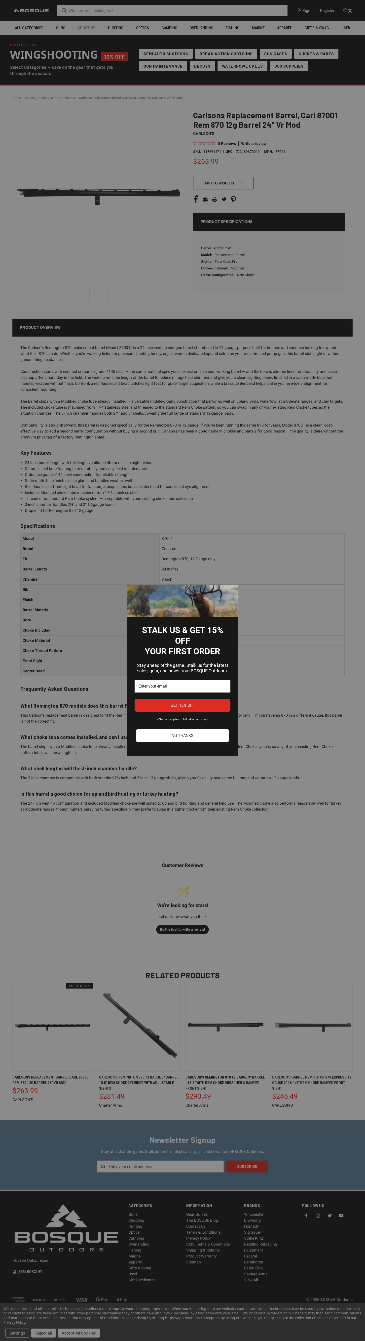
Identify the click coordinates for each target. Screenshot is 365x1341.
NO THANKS (182, 735)
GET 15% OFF (183, 705)
